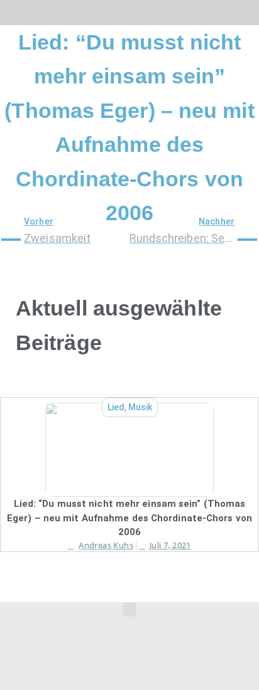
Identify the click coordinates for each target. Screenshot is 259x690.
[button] (8, 9)
